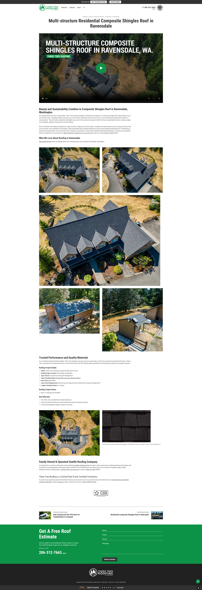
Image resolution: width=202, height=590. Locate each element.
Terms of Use (111, 582)
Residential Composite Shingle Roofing (68, 378)
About (79, 7)
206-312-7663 (149, 8)
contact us (60, 482)
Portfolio (64, 7)
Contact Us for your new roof (70, 469)
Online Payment (115, 2)
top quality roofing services (81, 465)
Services (72, 7)
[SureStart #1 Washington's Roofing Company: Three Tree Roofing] (160, 8)
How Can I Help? (120, 587)
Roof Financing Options (98, 2)
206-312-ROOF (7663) (89, 482)
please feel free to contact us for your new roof (78, 133)
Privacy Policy (104, 582)
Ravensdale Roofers (45, 141)
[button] (84, 7)
